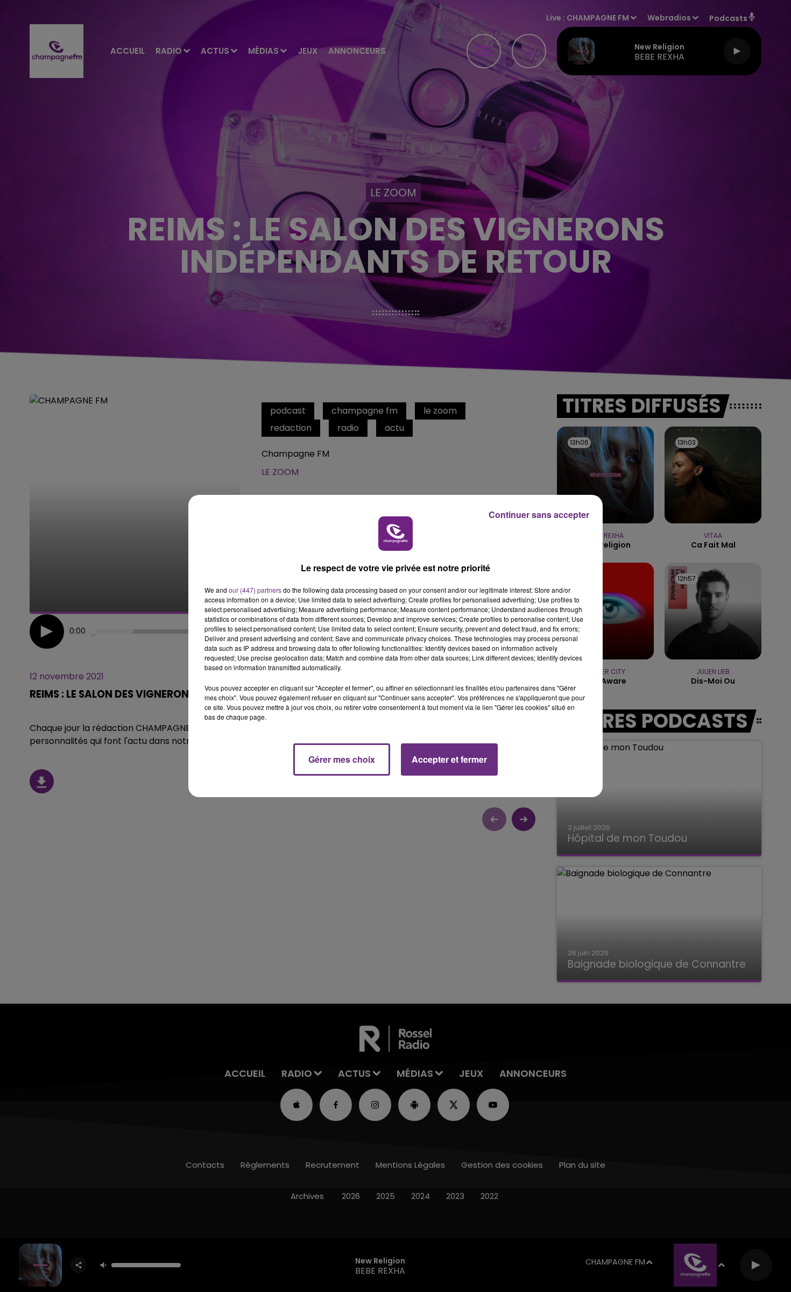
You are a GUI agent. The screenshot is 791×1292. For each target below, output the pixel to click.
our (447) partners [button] (255, 589)
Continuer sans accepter (539, 514)
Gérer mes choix (341, 759)
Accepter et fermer (449, 759)
